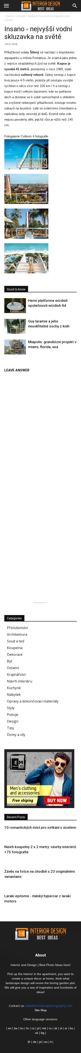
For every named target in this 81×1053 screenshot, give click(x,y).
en (9, 1028)
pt (40, 1042)
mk (44, 1028)
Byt (9, 661)
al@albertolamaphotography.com (48, 1006)
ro (50, 1028)
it (51, 1042)
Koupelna (14, 647)
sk (55, 1028)
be (15, 1028)
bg (42, 1032)
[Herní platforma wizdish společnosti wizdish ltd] (15, 305)
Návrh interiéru (19, 681)
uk (37, 1032)
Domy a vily (16, 734)
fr (29, 1042)
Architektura (17, 634)
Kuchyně (14, 687)
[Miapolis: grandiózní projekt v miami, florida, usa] (15, 347)
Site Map (41, 1010)
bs (71, 1028)
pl (38, 1028)
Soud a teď (15, 641)
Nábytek (14, 694)
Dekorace (14, 654)
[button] (75, 6)
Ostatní (13, 667)
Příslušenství (17, 627)
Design (12, 721)
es (46, 1042)
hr (27, 1028)
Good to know (16, 289)
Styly (10, 708)
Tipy (10, 728)
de (35, 1042)
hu (22, 1028)
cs (33, 1028)
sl (61, 1028)
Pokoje (12, 714)
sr (66, 1028)
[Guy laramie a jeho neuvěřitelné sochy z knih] (15, 326)
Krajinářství (16, 674)
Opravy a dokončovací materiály (33, 701)
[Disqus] (40, 429)
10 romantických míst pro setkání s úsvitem (40, 827)
